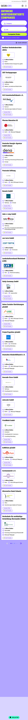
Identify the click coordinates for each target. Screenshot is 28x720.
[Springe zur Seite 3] (14, 543)
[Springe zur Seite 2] (12, 543)
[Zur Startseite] (6, 6)
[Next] (21, 543)
